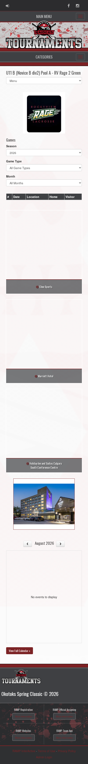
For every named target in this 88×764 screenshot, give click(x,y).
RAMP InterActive (23, 751)
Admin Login (44, 757)
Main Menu (44, 16)
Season (11, 146)
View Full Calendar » (19, 650)
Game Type (14, 161)
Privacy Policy (67, 751)
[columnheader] (9, 196)
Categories (44, 57)
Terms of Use (46, 751)
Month (10, 176)
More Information (23, 716)
